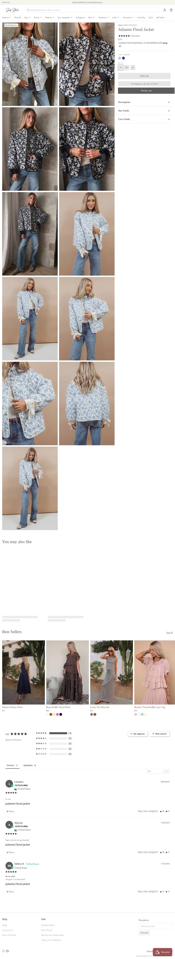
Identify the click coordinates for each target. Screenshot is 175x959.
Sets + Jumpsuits (64, 17)
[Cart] (170, 10)
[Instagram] (3, 951)
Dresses (37, 17)
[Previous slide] (161, 645)
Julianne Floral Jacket (17, 803)
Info (43, 919)
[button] (144, 76)
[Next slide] (170, 645)
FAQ (4, 925)
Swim (115, 17)
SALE (150, 17)
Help (4, 919)
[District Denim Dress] (23, 672)
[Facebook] (7, 951)
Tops (26, 17)
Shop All (17, 17)
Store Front (46, 930)
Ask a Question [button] (139, 734)
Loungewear (80, 17)
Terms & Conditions (51, 939)
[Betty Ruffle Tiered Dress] (67, 672)
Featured (5, 17)
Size (120, 63)
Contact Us (7, 930)
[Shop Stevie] (12, 10)
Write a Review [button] (161, 734)
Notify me (146, 90)
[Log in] (163, 10)
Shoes (90, 17)
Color (124, 54)
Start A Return (9, 935)
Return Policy (47, 925)
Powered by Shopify (142, 956)
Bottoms (49, 17)
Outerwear (103, 17)
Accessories (127, 17)
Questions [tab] (28, 765)
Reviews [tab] (10, 765)
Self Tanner (160, 17)
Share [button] (11, 811)
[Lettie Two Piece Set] (111, 672)
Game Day (141, 17)
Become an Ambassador (52, 935)
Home (120, 25)
